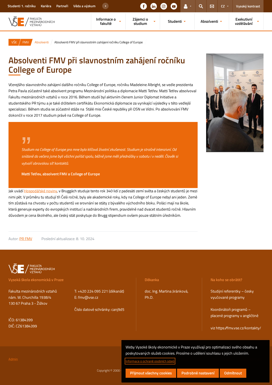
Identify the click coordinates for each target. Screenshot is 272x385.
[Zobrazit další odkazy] (105, 6)
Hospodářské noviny (40, 191)
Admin (13, 359)
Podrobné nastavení (197, 373)
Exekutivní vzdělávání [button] (243, 21)
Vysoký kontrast (248, 6)
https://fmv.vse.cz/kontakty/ (238, 328)
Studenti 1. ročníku (22, 5)
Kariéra (46, 5)
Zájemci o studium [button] (140, 21)
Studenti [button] (175, 21)
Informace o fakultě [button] (106, 21)
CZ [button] (223, 6)
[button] (143, 6)
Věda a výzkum (84, 5)
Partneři (62, 5)
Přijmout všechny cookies (151, 373)
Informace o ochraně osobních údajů (150, 361)
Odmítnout (233, 373)
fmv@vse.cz (88, 297)
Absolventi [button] (209, 21)
